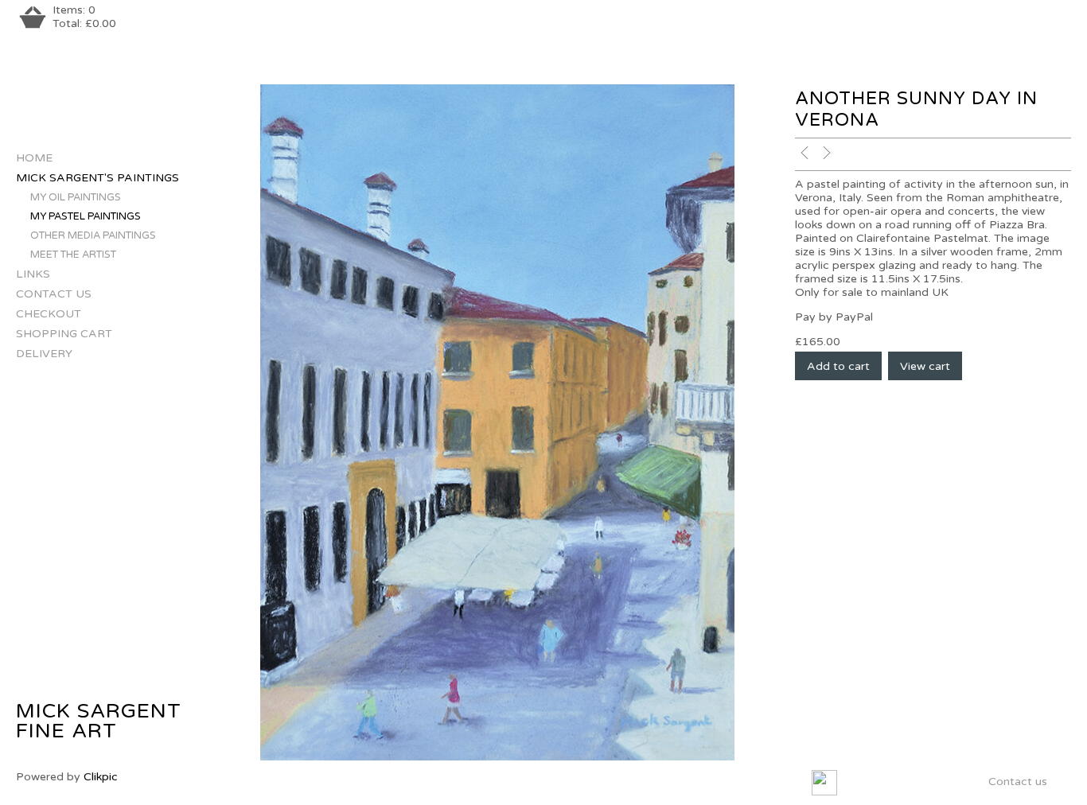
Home (34, 158)
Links (33, 274)
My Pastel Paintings (85, 216)
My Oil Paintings (75, 197)
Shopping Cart (64, 333)
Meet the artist (73, 254)
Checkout (48, 314)
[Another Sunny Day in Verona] (498, 422)
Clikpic (101, 777)
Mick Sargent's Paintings (97, 178)
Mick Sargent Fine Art (98, 721)
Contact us (54, 294)
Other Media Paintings (93, 235)
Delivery (44, 353)
